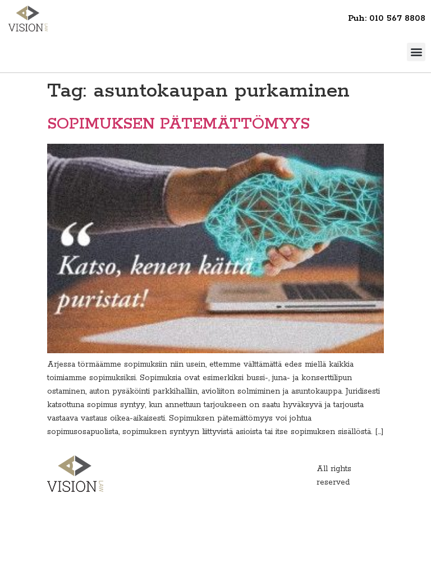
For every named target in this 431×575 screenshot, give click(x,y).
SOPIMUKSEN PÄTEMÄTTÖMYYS (178, 124)
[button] (416, 52)
